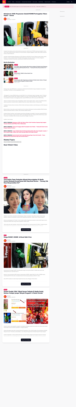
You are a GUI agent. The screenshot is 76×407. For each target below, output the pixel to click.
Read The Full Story (26, 229)
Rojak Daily (41, 1)
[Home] (4, 2)
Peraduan (54, 1)
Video (13, 1)
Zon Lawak (35, 1)
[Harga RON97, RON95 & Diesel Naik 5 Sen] (8, 73)
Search (72, 2)
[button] (3, 7)
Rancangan (18, 1)
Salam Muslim (47, 1)
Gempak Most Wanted (26, 1)
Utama (9, 1)
